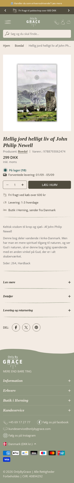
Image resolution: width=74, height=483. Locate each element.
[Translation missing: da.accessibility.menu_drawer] (8, 22)
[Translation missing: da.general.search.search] (7, 33)
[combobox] (37, 34)
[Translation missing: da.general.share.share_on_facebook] (16, 327)
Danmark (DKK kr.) (20, 444)
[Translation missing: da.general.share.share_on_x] (26, 327)
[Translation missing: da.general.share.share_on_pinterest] (36, 327)
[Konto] (62, 22)
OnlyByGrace (22, 472)
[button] (5, 10)
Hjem (6, 45)
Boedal (19, 45)
